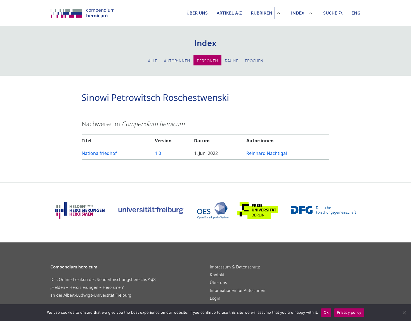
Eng (355, 13)
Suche (330, 13)
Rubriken (261, 13)
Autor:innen (177, 60)
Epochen (254, 60)
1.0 (158, 153)
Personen (207, 60)
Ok (326, 312)
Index (297, 13)
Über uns (197, 13)
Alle (152, 60)
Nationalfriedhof (99, 153)
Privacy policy (349, 312)
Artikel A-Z (229, 13)
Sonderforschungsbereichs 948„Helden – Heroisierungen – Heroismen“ (103, 283)
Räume (231, 60)
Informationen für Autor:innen (237, 290)
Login (215, 298)
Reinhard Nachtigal (266, 153)
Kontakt (217, 274)
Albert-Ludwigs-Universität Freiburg (97, 295)
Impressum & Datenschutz (235, 266)
